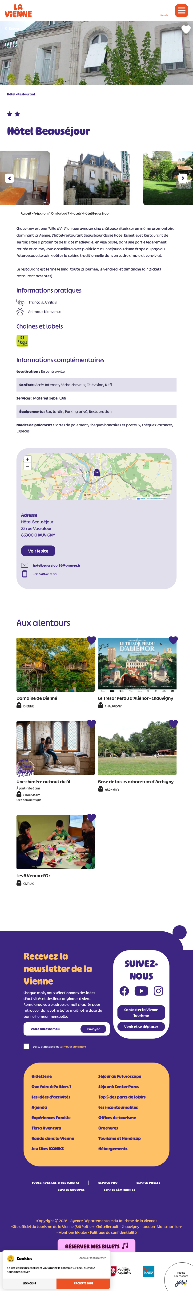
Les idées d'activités (51, 1097)
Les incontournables (118, 1107)
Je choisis (29, 1283)
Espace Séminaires (120, 1190)
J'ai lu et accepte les (59, 1047)
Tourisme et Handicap (119, 1138)
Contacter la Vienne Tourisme (141, 1012)
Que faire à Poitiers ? (51, 1087)
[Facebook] (124, 992)
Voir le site (38, 551)
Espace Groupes (71, 1190)
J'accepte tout (83, 1283)
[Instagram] (158, 992)
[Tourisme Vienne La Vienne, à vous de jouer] (18, 10)
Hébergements (113, 1149)
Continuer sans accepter (92, 1257)
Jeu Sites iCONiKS (48, 1149)
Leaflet (142, 498)
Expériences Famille (51, 1118)
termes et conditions (73, 1047)
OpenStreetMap (155, 498)
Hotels (76, 213)
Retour (14, 28)
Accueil (26, 213)
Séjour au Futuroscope (119, 1076)
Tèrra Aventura (46, 1128)
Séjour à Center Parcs (118, 1087)
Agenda (39, 1107)
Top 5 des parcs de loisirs (122, 1097)
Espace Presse (149, 1183)
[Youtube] (141, 992)
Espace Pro (108, 1183)
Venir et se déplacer (141, 1026)
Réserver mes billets (92, 1246)
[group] (96, 178)
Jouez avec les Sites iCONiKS (56, 1183)
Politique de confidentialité (113, 1232)
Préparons (41, 213)
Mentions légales (72, 1232)
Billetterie (42, 1076)
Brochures (108, 1128)
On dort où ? (60, 213)
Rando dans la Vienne (53, 1138)
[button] (9, 178)
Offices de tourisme (117, 1118)
